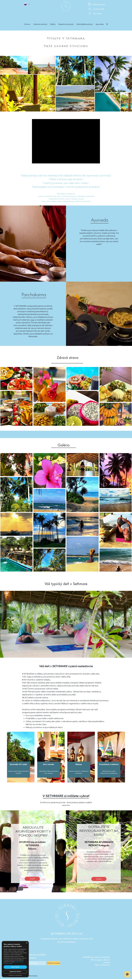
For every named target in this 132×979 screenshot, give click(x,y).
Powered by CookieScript (15, 975)
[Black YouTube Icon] (130, 493)
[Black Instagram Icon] (130, 489)
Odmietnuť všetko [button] (15, 971)
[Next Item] (129, 83)
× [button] (26, 943)
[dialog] (15, 959)
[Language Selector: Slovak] (27, 4)
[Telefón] (89, 9)
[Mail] (89, 4)
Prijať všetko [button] (15, 967)
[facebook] (130, 486)
